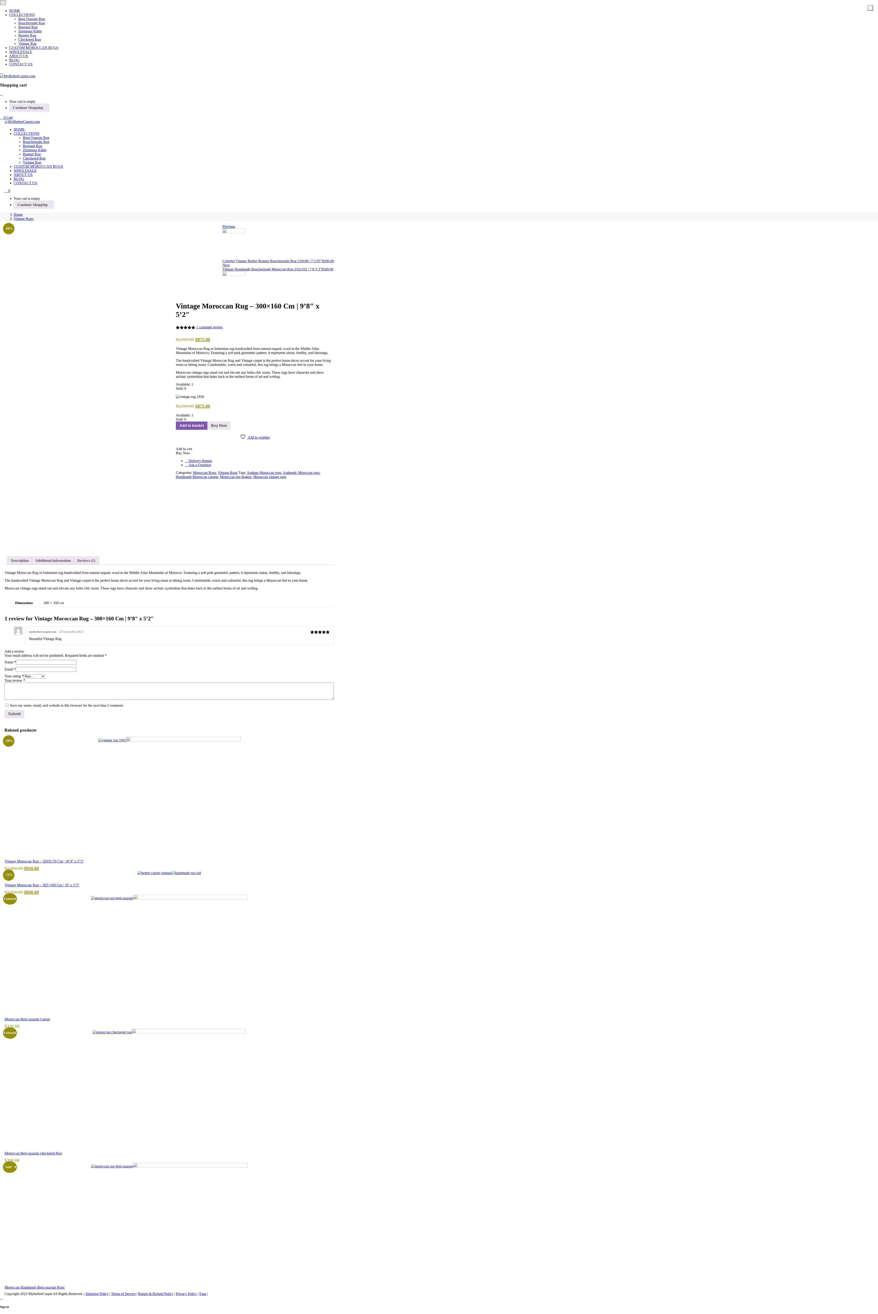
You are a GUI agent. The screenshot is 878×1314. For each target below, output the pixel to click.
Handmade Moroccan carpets (197, 477)
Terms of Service (123, 1294)
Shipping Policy (97, 1294)
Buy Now (219, 425)
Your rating (14, 676)
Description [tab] (20, 560)
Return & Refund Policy (155, 1294)
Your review (15, 680)
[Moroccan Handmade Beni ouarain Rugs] (169, 1166)
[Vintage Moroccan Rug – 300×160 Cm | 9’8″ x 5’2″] (177, 481)
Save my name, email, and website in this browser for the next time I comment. (67, 705)
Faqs (202, 1294)
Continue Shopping (28, 108)
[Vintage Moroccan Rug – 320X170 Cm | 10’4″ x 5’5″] (169, 740)
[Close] (1, 94)
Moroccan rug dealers (235, 477)
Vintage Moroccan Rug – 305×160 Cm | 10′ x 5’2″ (42, 885)
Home (18, 214)
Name (10, 662)
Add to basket (191, 425)
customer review (209, 327)
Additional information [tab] (53, 560)
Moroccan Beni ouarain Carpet (27, 1019)
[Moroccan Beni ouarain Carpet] (169, 898)
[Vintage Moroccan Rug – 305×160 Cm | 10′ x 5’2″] (169, 873)
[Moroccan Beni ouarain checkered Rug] (169, 1032)
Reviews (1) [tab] (86, 560)
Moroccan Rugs (204, 473)
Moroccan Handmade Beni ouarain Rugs (35, 1287)
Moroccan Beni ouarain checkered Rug (33, 1153)
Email (10, 669)
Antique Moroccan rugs (264, 473)
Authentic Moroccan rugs (301, 473)
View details (13, 547)
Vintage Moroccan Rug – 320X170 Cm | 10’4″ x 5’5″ (44, 861)
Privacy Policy (186, 1294)
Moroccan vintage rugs (269, 477)
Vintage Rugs (23, 219)
